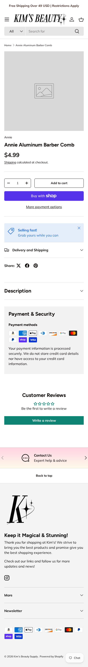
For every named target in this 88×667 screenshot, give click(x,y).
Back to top (44, 476)
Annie (8, 137)
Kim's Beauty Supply (26, 656)
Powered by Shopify (51, 656)
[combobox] (44, 31)
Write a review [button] (44, 420)
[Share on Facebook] (27, 265)
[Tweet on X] (18, 265)
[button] (81, 19)
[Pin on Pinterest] (35, 265)
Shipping (10, 162)
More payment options (44, 207)
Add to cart (59, 183)
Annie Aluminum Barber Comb (34, 45)
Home (8, 45)
